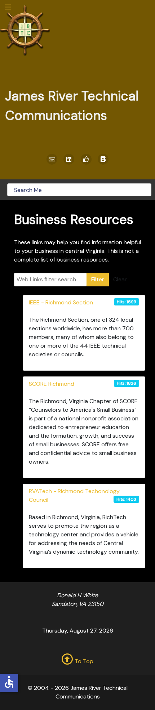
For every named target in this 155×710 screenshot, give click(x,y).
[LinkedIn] (69, 159)
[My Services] (52, 159)
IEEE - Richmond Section (61, 302)
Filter (97, 279)
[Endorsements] (86, 159)
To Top (83, 661)
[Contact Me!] (103, 159)
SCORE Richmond (51, 384)
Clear (120, 279)
